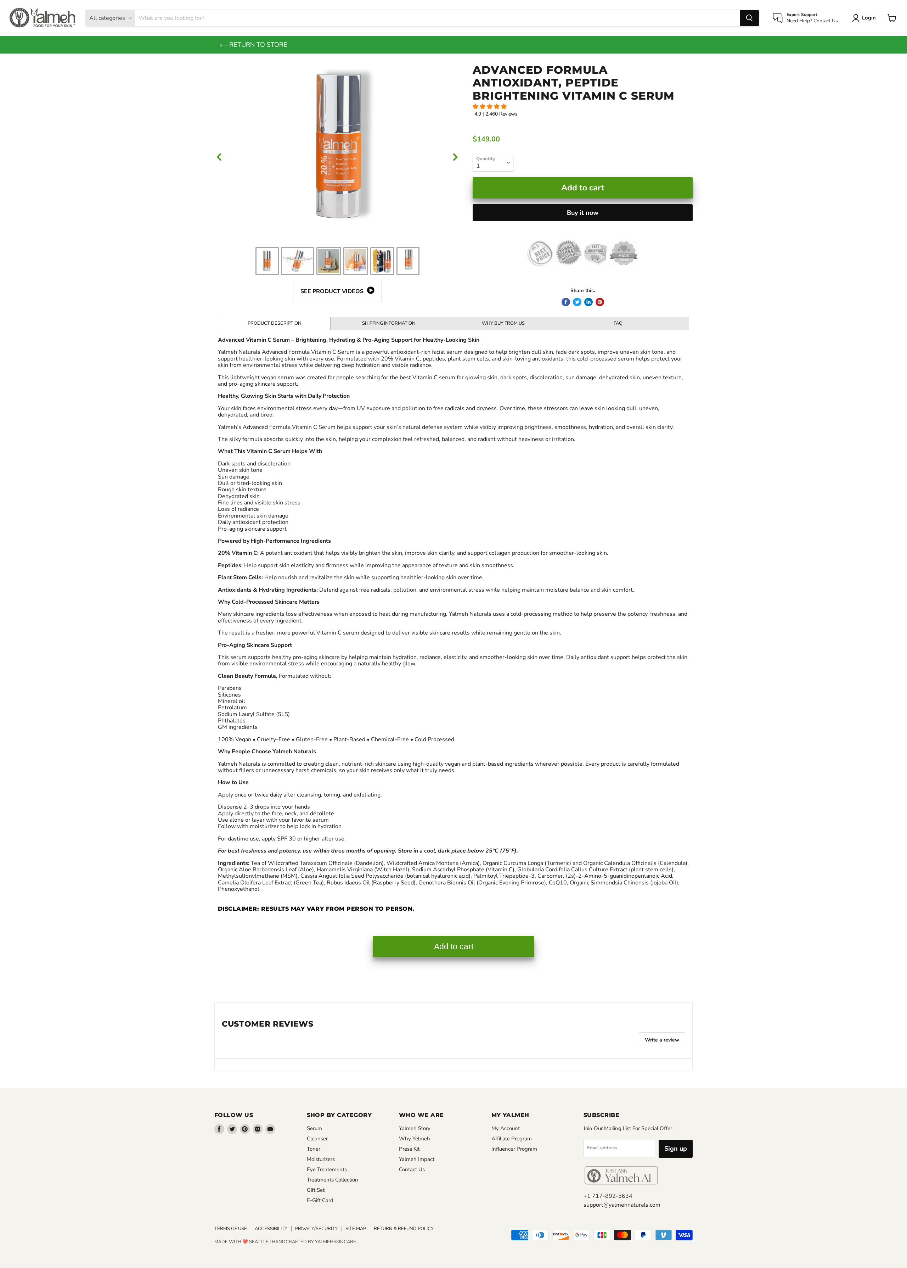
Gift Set (316, 1190)
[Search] (749, 18)
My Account (505, 1128)
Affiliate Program (511, 1138)
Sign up (675, 1148)
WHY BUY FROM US (503, 323)
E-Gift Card (320, 1200)
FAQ (618, 323)
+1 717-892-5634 (608, 1196)
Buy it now (582, 212)
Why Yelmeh (414, 1138)
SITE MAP (355, 1228)
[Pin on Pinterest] (600, 302)
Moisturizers (321, 1159)
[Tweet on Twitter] (577, 302)
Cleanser (317, 1138)
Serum (314, 1128)
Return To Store (257, 44)
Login (869, 17)
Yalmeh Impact (416, 1159)
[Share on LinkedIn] (588, 302)
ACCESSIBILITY (271, 1228)
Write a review (662, 1040)
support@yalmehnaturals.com (622, 1205)
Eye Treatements (327, 1169)
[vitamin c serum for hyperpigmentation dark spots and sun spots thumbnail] (298, 261)
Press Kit (409, 1148)
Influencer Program (514, 1148)
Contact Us (412, 1169)
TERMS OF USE (230, 1228)
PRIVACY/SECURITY (316, 1228)
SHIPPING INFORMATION (389, 323)
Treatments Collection (332, 1179)
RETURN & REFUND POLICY (404, 1228)
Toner (313, 1148)
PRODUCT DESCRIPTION (275, 323)
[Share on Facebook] (566, 302)
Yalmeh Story (414, 1128)
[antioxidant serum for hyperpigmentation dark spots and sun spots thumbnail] (328, 261)
